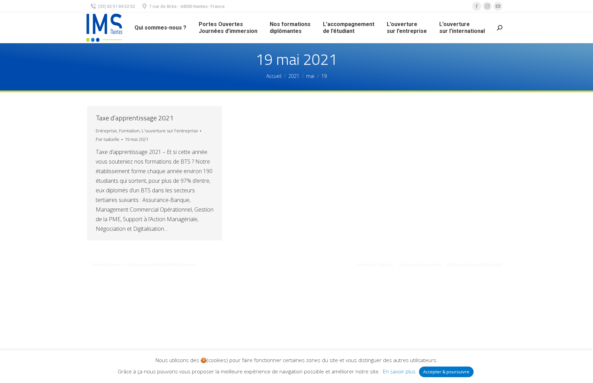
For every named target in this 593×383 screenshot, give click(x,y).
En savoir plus (399, 371)
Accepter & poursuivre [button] (446, 372)
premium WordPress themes (167, 264)
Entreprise (106, 131)
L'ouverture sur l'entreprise (170, 131)
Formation (129, 131)
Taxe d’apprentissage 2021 (134, 118)
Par (107, 139)
